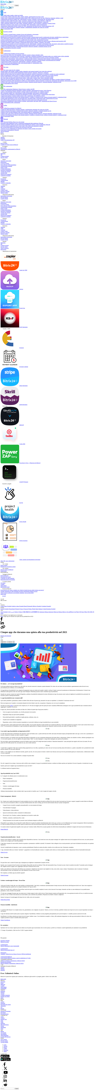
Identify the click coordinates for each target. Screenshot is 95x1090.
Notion (2, 1026)
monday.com (4, 1019)
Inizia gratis (3, 4)
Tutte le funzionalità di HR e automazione (10, 102)
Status (2, 997)
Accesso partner (4, 1042)
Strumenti (3, 981)
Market (2, 1031)
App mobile (3, 1032)
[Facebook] (4, 1065)
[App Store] (5, 1057)
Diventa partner (4, 1040)
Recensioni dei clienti (6, 1004)
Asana (2, 1016)
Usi (1, 1007)
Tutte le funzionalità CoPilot (7, 116)
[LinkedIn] (5, 1082)
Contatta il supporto (5, 995)
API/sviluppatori (4, 1035)
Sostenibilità (3, 988)
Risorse (2, 1008)
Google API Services (5, 1036)
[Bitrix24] (7, 2)
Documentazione (5, 1014)
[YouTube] (6, 1073)
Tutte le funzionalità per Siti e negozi (9, 83)
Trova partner (4, 1039)
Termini (5, 1046)
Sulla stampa (4, 987)
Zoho (2, 1020)
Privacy (5, 1047)
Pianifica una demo (5, 996)
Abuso (5, 1051)
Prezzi (2, 132)
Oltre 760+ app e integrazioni (7, 561)
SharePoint (3, 1027)
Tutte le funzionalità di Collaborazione (9, 64)
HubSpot (3, 1023)
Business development (6, 635)
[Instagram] (5, 1078)
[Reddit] (5, 1086)
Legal (5, 1044)
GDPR (5, 1048)
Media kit (3, 984)
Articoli (2, 1002)
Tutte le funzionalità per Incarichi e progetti (11, 48)
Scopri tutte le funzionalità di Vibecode (10, 130)
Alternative (3, 1006)
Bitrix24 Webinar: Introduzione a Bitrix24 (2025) (12, 963)
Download (3, 1012)
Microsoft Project (5, 1024)
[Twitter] (5, 1069)
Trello (2, 1022)
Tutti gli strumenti (5, 131)
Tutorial (2, 993)
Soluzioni (3, 1003)
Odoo (2, 1028)
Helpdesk (3, 991)
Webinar (3, 992)
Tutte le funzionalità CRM (7, 28)
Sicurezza (6, 1050)
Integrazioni (3, 249)
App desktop (4, 1034)
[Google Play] (6, 1060)
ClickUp (3, 1018)
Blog (2, 616)
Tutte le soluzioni (5, 248)
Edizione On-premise (6, 1011)
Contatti (2, 985)
